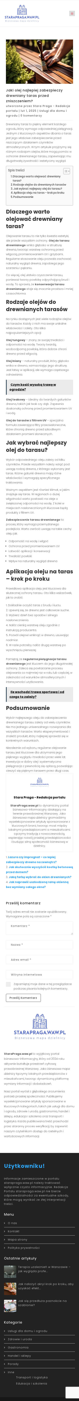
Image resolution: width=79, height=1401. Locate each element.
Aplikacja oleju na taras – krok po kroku (39, 193)
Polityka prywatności (24, 1248)
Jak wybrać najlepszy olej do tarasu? (37, 189)
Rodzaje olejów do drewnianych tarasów (39, 185)
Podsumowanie (23, 197)
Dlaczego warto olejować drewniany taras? (37, 178)
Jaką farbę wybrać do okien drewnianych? (40, 877)
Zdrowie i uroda (20, 1339)
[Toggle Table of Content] (64, 171)
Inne (11, 1372)
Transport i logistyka (32, 1377)
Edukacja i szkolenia (31, 1383)
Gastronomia (18, 1347)
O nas (12, 1223)
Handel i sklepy (19, 1356)
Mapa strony (17, 1239)
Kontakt (14, 1231)
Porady (13, 1364)
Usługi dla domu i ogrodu (27, 1331)
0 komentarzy (31, 116)
